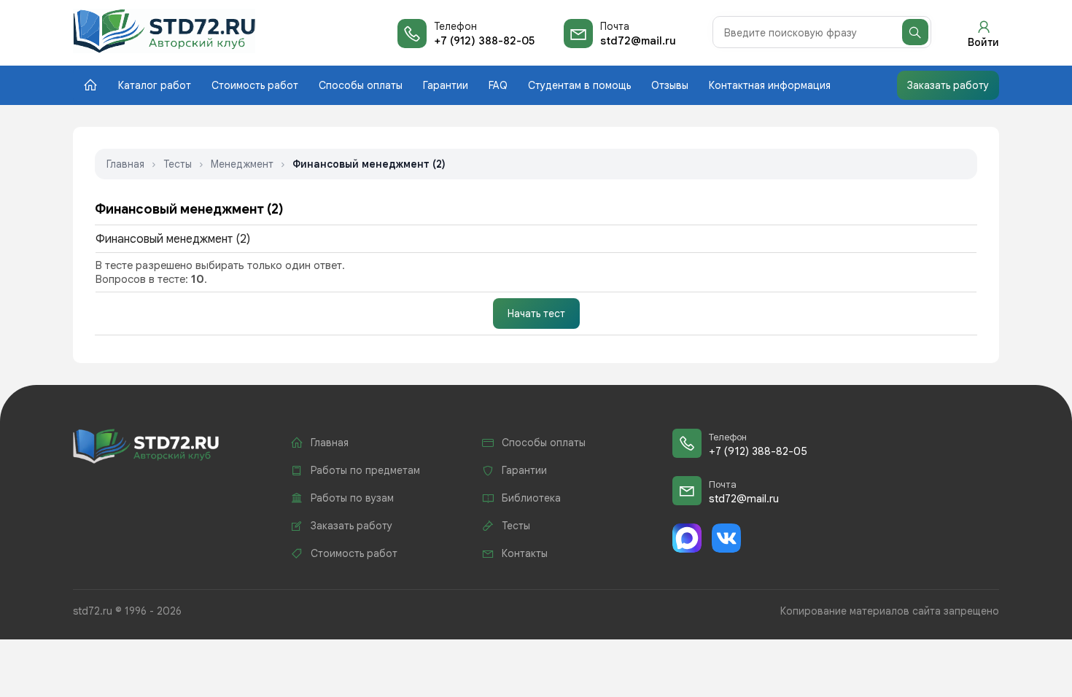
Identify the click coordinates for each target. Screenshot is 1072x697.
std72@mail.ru (638, 40)
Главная (125, 164)
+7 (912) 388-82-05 (484, 40)
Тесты (177, 164)
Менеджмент (242, 164)
